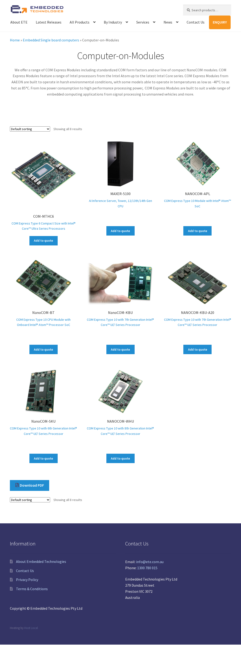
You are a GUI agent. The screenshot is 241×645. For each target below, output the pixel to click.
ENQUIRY (220, 22)
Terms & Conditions (32, 588)
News (168, 22)
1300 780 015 (147, 567)
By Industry (113, 22)
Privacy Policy (27, 579)
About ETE (19, 22)
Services (142, 22)
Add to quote (43, 240)
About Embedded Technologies (41, 561)
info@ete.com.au (150, 561)
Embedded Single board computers (51, 40)
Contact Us (196, 22)
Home (15, 40)
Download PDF (31, 485)
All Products (79, 22)
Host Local (31, 628)
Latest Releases (48, 22)
